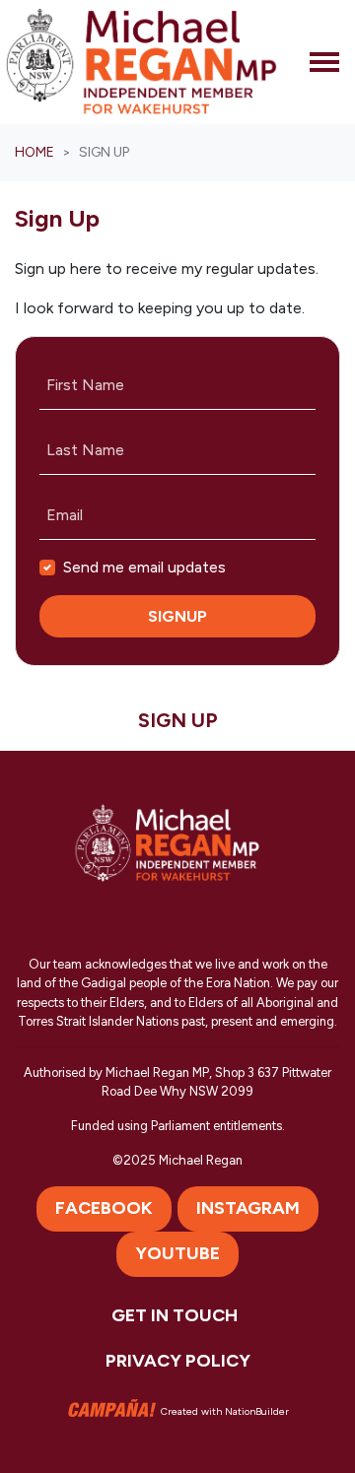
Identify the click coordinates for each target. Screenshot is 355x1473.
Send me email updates (144, 567)
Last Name (85, 449)
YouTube (177, 1253)
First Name (85, 384)
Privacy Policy (178, 1361)
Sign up (178, 720)
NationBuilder (257, 1411)
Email (64, 514)
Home (34, 152)
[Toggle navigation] (324, 62)
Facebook (104, 1208)
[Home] (141, 62)
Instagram (248, 1208)
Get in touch (174, 1315)
